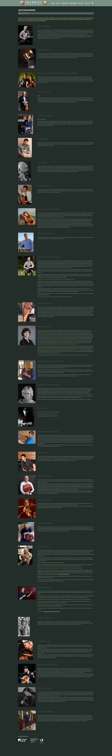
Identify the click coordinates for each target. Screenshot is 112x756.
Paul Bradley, (86, 19)
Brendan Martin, (80, 17)
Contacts (87, 3)
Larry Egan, (60, 19)
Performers (73, 3)
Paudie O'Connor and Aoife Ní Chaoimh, (36, 17)
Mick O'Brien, (20, 17)
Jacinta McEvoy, (52, 17)
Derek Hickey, (65, 19)
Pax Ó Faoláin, (37, 20)
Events (58, 3)
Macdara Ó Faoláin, (30, 20)
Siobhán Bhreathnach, (54, 19)
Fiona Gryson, (24, 19)
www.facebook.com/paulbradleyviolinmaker (51, 611)
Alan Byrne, (57, 17)
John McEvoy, (46, 17)
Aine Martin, (66, 17)
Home (52, 3)
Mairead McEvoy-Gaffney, (32, 19)
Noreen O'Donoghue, (41, 19)
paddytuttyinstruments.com (64, 574)
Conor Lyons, (24, 20)
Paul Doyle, (47, 19)
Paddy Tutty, (81, 19)
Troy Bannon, (25, 17)
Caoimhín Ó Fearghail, (87, 17)
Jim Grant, (62, 17)
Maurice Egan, (76, 19)
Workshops (64, 3)
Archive (80, 3)
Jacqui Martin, (70, 19)
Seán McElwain (43, 20)
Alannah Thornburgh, (73, 17)
